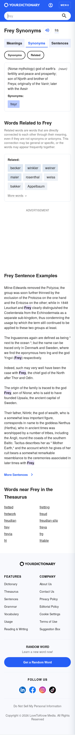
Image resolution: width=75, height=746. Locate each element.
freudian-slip (49, 520)
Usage (8, 621)
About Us (46, 584)
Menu (65, 5)
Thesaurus (11, 591)
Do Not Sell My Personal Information (37, 706)
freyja (8, 533)
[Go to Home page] (22, 5)
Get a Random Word (37, 662)
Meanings (14, 43)
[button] (50, 5)
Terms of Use (48, 621)
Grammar (10, 606)
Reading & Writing (16, 629)
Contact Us (47, 591)
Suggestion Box (50, 629)
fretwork (10, 513)
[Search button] (64, 16)
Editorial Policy (49, 606)
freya (43, 527)
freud (43, 513)
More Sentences (16, 474)
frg (41, 533)
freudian (10, 520)
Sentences (59, 43)
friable (44, 540)
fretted (8, 507)
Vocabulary (11, 614)
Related (35, 55)
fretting (45, 507)
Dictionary (10, 584)
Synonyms (36, 43)
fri (5, 540)
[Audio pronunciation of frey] (47, 30)
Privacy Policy (49, 599)
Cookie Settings (50, 614)
